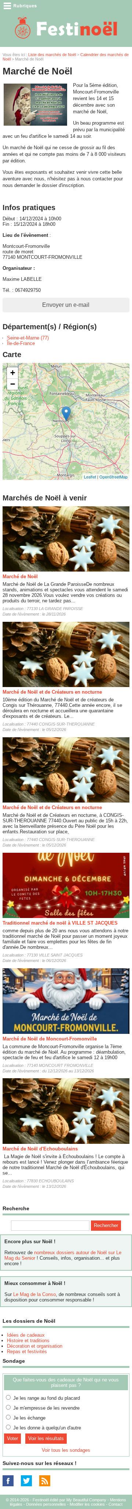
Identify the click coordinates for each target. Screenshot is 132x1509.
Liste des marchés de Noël (52, 54)
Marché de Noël (20, 576)
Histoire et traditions (28, 1340)
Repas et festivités (27, 1351)
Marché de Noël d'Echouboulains (40, 1149)
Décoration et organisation (34, 1346)
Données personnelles (46, 1504)
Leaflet (90, 477)
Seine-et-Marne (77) (28, 338)
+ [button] (12, 372)
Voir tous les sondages (66, 1450)
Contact (115, 1504)
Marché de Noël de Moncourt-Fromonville (50, 1039)
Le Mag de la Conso (34, 1294)
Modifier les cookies (87, 1504)
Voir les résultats (46, 1438)
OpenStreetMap (113, 477)
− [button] (12, 384)
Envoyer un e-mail (65, 305)
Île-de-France (21, 343)
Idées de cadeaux (26, 1335)
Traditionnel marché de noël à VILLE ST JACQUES (60, 923)
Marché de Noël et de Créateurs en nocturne (52, 692)
